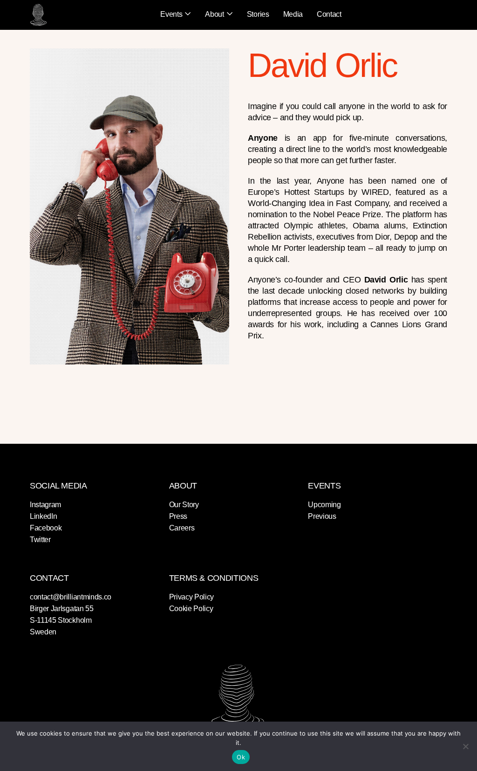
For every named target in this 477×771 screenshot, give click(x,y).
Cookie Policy (191, 609)
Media (293, 14)
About (214, 14)
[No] (465, 746)
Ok (241, 757)
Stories (258, 14)
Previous (322, 516)
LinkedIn (43, 516)
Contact (329, 14)
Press (178, 516)
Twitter (40, 540)
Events (171, 14)
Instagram (45, 505)
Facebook (45, 528)
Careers (182, 528)
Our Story (184, 505)
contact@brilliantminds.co (70, 597)
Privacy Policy (191, 597)
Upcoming (324, 505)
